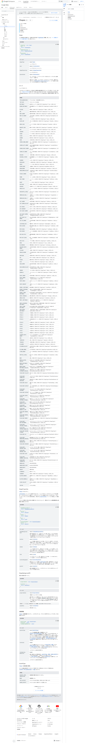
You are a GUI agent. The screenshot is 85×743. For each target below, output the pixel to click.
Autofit (26, 524)
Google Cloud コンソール (36, 724)
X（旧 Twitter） (50, 724)
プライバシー (23, 740)
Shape (20, 491)
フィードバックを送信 (53, 20)
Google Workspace (26, 17)
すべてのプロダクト (34, 1)
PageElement (41, 37)
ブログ (48, 720)
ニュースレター (50, 722)
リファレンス (12, 7)
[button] (7, 16)
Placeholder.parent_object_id (41, 80)
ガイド (6, 7)
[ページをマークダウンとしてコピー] (30, 20)
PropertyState (34, 581)
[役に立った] (56, 17)
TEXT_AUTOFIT (34, 646)
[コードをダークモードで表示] (58, 44)
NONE (47, 637)
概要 (2, 7)
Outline (26, 512)
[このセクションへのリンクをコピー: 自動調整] (25, 611)
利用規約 (18, 729)
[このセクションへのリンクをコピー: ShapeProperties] (30, 489)
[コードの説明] (56, 44)
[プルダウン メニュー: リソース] (46, 1)
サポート (30, 7)
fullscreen (81, 4)
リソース (43, 1)
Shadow (26, 515)
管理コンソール (35, 720)
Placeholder (27, 54)
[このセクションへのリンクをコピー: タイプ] (24, 86)
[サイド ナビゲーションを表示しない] (14, 741)
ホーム (20, 1)
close (83, 4)
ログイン (82, 1)
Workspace (11, 1)
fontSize (39, 638)
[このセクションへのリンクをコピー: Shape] (24, 35)
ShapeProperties (28, 50)
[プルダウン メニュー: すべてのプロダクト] (39, 1)
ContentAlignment (36, 521)
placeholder (22, 493)
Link (26, 519)
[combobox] (64, 1)
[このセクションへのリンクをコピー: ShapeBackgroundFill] (32, 573)
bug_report (79, 4)
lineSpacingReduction (51, 638)
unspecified (43, 561)
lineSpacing (32, 639)
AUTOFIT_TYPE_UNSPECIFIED (36, 633)
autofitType (48, 644)
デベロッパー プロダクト (21, 723)
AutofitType (32, 621)
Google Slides (26, 1)
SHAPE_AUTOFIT (33, 645)
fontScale (33, 638)
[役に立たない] (58, 17)
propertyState (43, 496)
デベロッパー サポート (21, 727)
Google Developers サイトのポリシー (47, 696)
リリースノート (20, 725)
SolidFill (27, 585)
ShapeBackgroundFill (29, 509)
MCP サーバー (19, 7)
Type (30, 45)
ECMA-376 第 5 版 (25, 91)
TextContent (27, 47)
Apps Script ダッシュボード (37, 722)
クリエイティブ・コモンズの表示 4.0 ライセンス (41, 695)
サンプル (25, 7)
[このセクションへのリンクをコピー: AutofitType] (27, 663)
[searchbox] (7, 11)
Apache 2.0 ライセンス (25, 696)
